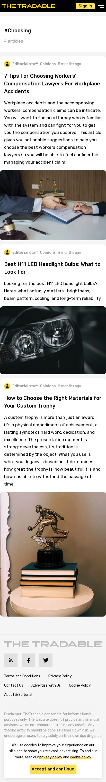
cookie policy (80, 757)
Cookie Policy (80, 685)
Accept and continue (53, 769)
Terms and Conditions (22, 676)
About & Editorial (18, 694)
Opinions (48, 64)
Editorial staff (25, 64)
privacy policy (50, 757)
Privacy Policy (60, 676)
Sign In (85, 6)
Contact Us (13, 685)
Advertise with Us (46, 685)
